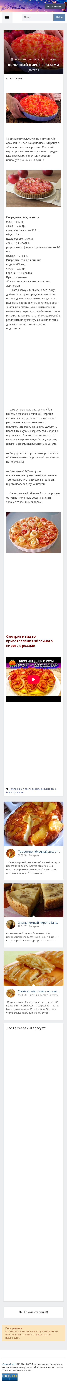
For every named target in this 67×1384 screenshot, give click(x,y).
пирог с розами (15, 792)
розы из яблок (49, 788)
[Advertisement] (33, 371)
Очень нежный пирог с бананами (39, 922)
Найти (59, 17)
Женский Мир (9, 1364)
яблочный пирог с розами (25, 788)
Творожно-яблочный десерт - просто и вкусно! (39, 851)
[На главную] (20, 6)
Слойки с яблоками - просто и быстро (39, 991)
